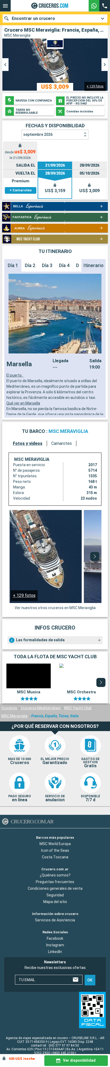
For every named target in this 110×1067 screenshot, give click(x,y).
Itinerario (94, 265)
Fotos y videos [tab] (27, 443)
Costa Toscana (55, 857)
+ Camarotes (21, 190)
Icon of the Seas (55, 850)
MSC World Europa (55, 844)
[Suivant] (94, 556)
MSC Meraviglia (14, 716)
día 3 (47, 265)
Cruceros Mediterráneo (41, 708)
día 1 (13, 265)
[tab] (20, 152)
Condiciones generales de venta (55, 889)
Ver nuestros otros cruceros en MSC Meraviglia (55, 608)
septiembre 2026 (38, 134)
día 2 (30, 265)
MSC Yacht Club (78, 708)
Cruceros (9, 708)
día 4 (64, 265)
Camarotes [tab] (61, 443)
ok (89, 980)
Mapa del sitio (55, 902)
